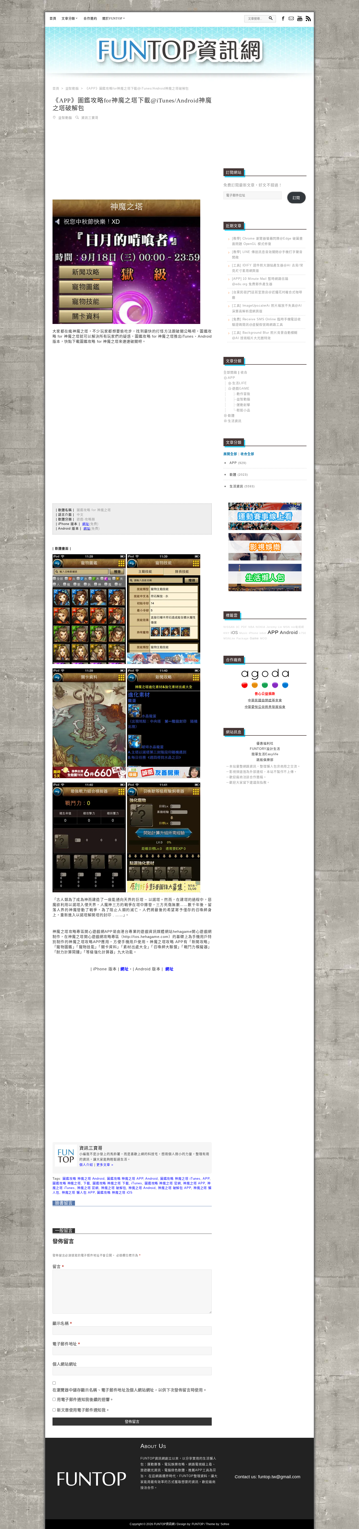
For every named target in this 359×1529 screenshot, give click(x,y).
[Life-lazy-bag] (265, 590)
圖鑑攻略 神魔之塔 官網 (163, 1183)
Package (242, 638)
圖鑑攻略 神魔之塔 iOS (115, 1192)
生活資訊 (235, 421)
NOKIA (260, 626)
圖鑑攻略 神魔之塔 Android (83, 1178)
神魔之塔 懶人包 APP (78, 1192)
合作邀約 (90, 18)
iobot (263, 633)
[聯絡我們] (291, 19)
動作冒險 (243, 394)
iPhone (253, 633)
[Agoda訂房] (265, 687)
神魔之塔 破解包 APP (174, 1188)
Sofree (225, 1524)
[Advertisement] (132, 161)
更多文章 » (104, 1165)
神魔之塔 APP (194, 1183)
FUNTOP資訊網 (179, 56)
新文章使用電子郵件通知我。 (83, 1410)
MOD (263, 638)
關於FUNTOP (112, 18)
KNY (226, 633)
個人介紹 (86, 1165)
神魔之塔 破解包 (113, 1188)
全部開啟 (230, 372)
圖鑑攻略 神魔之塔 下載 (111, 1183)
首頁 (53, 18)
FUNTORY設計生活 (265, 749)
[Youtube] (300, 19)
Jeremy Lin (274, 626)
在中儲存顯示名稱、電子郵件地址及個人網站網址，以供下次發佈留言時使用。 (130, 1390)
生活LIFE (239, 383)
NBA (251, 626)
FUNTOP (198, 1524)
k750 (302, 633)
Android (151, 1178)
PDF (244, 626)
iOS (234, 633)
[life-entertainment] (265, 559)
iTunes (136, 1183)
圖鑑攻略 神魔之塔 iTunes (180, 1178)
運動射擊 (243, 405)
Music (243, 633)
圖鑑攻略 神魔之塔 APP (125, 1178)
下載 (86, 1183)
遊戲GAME (241, 388)
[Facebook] (283, 18)
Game (254, 638)
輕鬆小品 (243, 410)
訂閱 (296, 198)
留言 (58, 1266)
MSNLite (229, 638)
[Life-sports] (265, 529)
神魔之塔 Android (142, 1188)
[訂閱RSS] (308, 19)
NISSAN (229, 626)
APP (206, 1178)
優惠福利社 (265, 743)
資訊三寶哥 (89, 117)
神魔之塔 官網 (88, 1188)
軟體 (231, 415)
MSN (286, 626)
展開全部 (230, 454)
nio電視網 (297, 626)
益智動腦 (65, 117)
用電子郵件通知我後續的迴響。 (85, 1399)
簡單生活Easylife (265, 754)
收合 (244, 372)
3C (238, 626)
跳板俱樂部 (265, 760)
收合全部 (247, 454)
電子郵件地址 (66, 1344)
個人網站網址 (65, 1364)
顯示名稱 (62, 1323)
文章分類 (68, 18)
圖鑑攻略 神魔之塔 (67, 1183)
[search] (270, 18)
